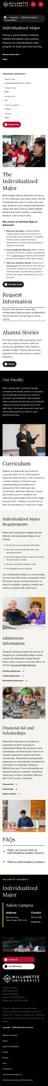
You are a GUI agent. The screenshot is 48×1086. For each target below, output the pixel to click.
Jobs (4, 1063)
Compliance (7, 1068)
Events (5, 1052)
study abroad (11, 265)
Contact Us (13, 959)
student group (18, 255)
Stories (11, 364)
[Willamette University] (15, 4)
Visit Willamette (15, 966)
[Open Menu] (41, 4)
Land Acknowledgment (12, 1074)
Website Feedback (10, 1035)
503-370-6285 (36, 917)
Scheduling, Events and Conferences (18, 1080)
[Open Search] (33, 4)
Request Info (14, 124)
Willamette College (29, 17)
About (5, 1041)
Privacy (5, 1057)
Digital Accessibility (11, 1046)
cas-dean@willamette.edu (23, 665)
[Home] (5, 17)
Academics (13, 17)
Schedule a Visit (15, 284)
